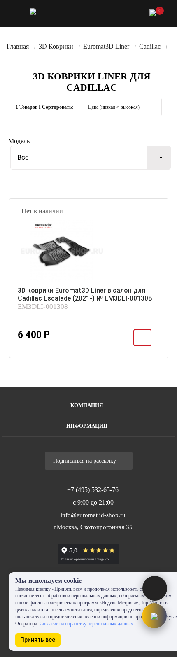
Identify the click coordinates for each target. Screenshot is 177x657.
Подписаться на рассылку (85, 461)
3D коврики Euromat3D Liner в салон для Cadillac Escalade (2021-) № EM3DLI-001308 (85, 294)
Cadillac (150, 46)
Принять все (37, 639)
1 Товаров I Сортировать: (44, 107)
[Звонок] (110, 14)
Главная (18, 46)
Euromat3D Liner (106, 46)
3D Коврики (56, 46)
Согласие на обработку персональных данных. (87, 624)
